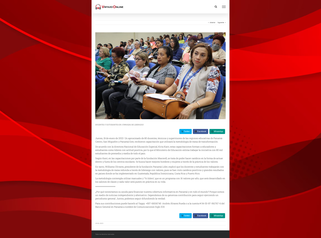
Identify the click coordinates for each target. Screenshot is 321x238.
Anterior (212, 22)
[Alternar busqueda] (216, 6)
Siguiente (221, 22)
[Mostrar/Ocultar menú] (223, 7)
